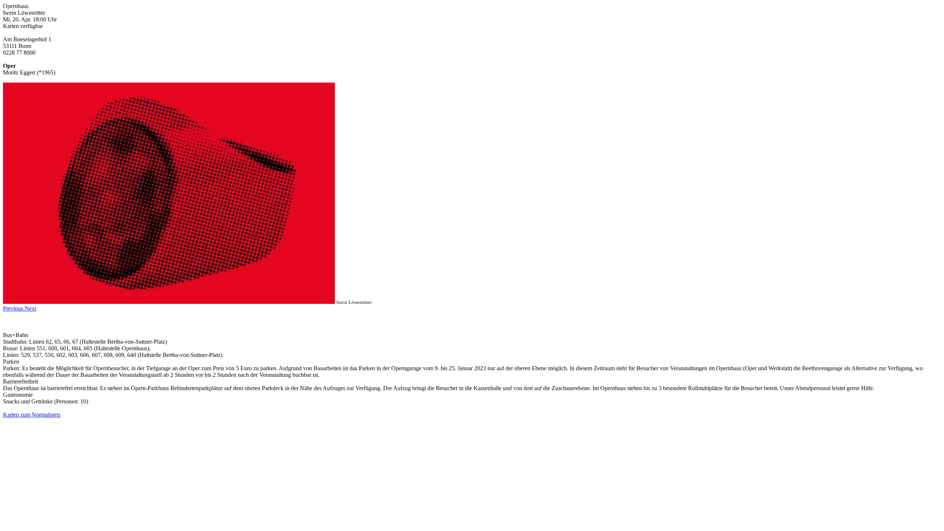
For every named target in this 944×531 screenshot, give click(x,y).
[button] (14, 308)
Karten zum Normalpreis (31, 415)
